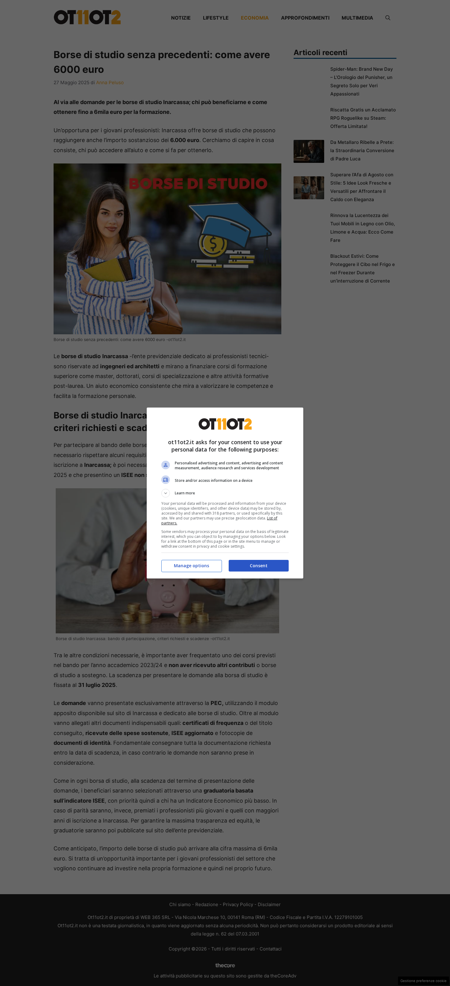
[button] (225, 493)
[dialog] (225, 493)
